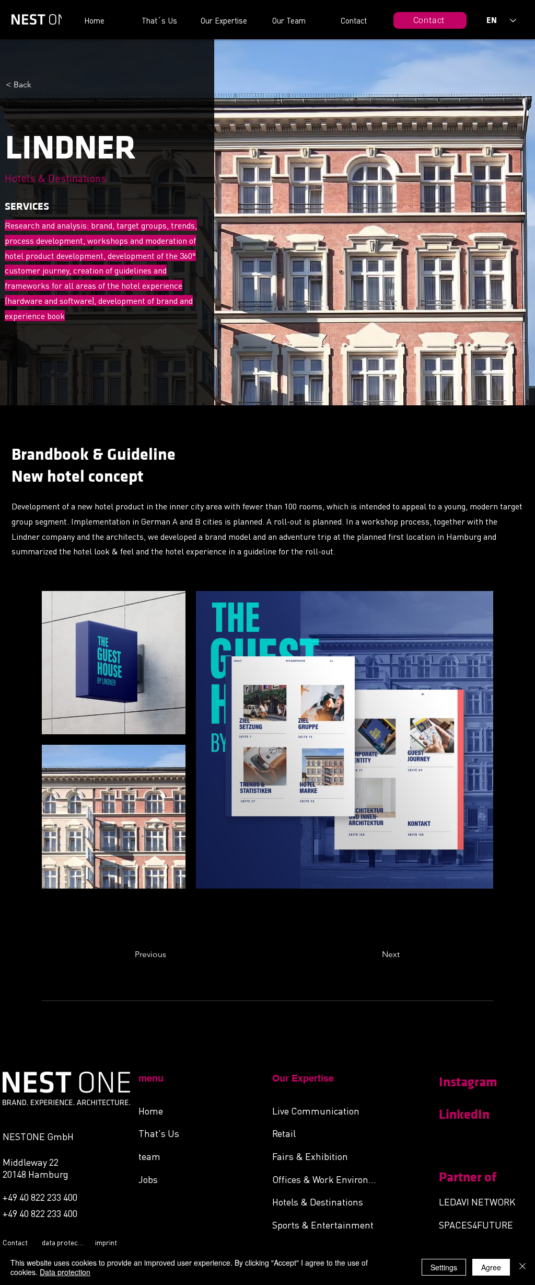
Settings (444, 1267)
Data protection (65, 1272)
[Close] (522, 1267)
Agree (491, 1267)
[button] (169, 955)
